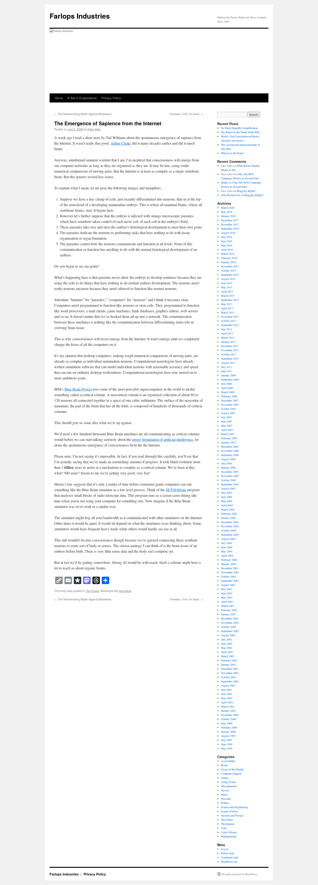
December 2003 (229, 568)
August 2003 (228, 585)
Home (59, 98)
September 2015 (230, 274)
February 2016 (229, 258)
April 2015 (227, 291)
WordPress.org (229, 861)
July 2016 (226, 237)
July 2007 (226, 417)
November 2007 (230, 404)
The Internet (227, 824)
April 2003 (227, 601)
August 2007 (228, 413)
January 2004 (228, 564)
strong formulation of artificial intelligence (162, 439)
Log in (224, 849)
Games (225, 777)
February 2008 (229, 396)
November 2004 (230, 526)
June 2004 (226, 547)
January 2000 (228, 731)
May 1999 (226, 748)
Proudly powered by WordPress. (240, 874)
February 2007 (229, 438)
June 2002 (226, 643)
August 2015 (228, 279)
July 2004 (226, 543)
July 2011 (226, 367)
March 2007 (227, 434)
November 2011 (230, 350)
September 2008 (230, 379)
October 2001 (228, 677)
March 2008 (227, 392)
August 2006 (228, 459)
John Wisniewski (230, 195)
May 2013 (226, 304)
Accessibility (228, 761)
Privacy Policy (111, 98)
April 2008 (227, 388)
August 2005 (228, 488)
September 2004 (230, 534)
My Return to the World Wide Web (240, 132)
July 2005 (226, 492)
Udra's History (229, 832)
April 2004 (227, 555)
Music (224, 794)
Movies (225, 790)
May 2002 (226, 648)
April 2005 (227, 505)
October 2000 (228, 719)
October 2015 (228, 270)
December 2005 (229, 471)
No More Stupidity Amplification (239, 128)
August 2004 (228, 539)
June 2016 (226, 241)
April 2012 (227, 333)
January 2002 (228, 664)
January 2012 (228, 342)
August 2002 (228, 635)
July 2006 (226, 463)
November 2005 (230, 476)
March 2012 (227, 337)
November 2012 (230, 316)
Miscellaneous (229, 786)
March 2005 (227, 509)
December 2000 (229, 715)
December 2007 (229, 400)
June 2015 (226, 283)
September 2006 (230, 455)
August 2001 (228, 685)
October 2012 (228, 321)
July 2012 (226, 329)
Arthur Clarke (121, 143)
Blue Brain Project (78, 389)
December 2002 (229, 618)
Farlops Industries (80, 16)
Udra (224, 828)
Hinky (224, 182)
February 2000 (229, 727)
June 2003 (226, 593)
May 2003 (226, 597)
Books (224, 765)
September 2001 (230, 681)
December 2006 (229, 446)
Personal (225, 798)
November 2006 (230, 451)
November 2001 (230, 673)
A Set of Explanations (82, 98)
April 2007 (227, 430)
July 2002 (226, 639)
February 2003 (229, 610)
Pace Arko (94, 129)
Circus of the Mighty (232, 769)
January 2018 (228, 216)
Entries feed (227, 853)
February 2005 (229, 513)
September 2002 (230, 631)
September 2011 (230, 358)
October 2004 (228, 530)
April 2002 (227, 652)
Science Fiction (229, 811)
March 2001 (227, 706)
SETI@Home (176, 489)
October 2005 (228, 480)
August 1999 (228, 736)
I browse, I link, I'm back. (186, 114)
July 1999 (226, 740)
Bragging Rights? (246, 191)
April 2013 (227, 308)
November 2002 (230, 622)
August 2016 (228, 233)
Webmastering (229, 836)
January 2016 (228, 262)
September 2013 (230, 300)
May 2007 (226, 425)
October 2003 (228, 576)
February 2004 (229, 560)
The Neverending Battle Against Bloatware (83, 114)
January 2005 (228, 518)
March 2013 (227, 312)
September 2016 (230, 228)
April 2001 (227, 702)
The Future (92, 591)
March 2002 (227, 656)
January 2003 (228, 614)
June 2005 (226, 497)
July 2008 (226, 383)
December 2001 (229, 669)
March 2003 (227, 606)
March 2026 (227, 207)
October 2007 (228, 409)
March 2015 (227, 295)
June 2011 (226, 371)
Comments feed (229, 857)
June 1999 (226, 744)
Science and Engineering (234, 807)
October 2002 (228, 627)
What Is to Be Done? (232, 153)
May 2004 (226, 551)
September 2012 (230, 325)
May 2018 (226, 212)
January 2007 (228, 442)
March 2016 (227, 253)
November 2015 (230, 266)
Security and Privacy (232, 815)
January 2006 (228, 467)
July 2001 (226, 689)
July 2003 (226, 589)
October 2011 (228, 354)
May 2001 (226, 698)
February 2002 (229, 660)
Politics (225, 803)
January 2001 (228, 710)
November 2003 (230, 572)
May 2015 (226, 287)
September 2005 (230, 484)
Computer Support (231, 773)
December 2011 (229, 346)
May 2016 (226, 245)
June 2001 (226, 694)
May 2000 (226, 723)
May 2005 (226, 501)
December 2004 (229, 522)
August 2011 (228, 362)
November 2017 (230, 224)
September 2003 (230, 580)
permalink (125, 591)
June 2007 (226, 421)
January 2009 (228, 375)
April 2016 (227, 249)
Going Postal (228, 782)
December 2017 (229, 220)
